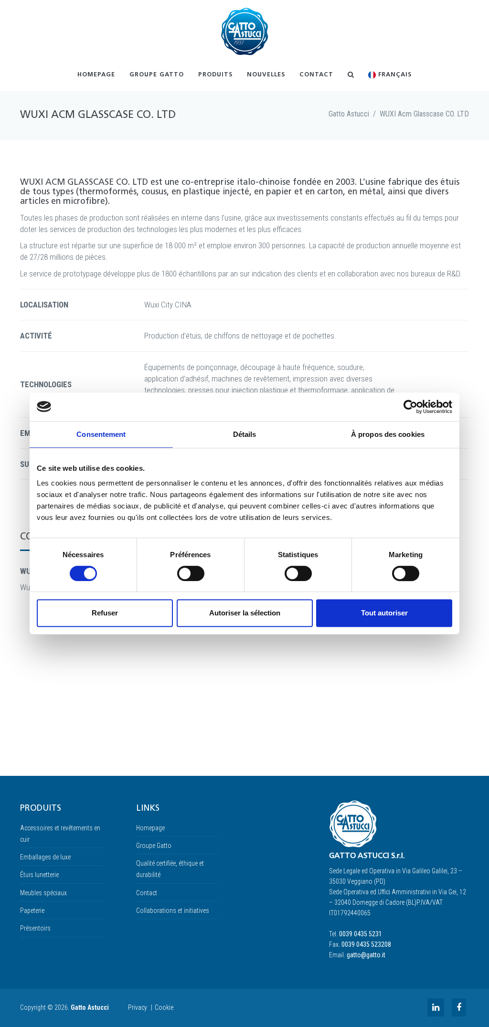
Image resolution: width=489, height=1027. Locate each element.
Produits (215, 75)
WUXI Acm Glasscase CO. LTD (424, 113)
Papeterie (32, 910)
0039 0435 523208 (366, 944)
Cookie (164, 1007)
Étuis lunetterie (39, 875)
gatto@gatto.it (366, 955)
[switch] (190, 573)
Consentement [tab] (101, 434)
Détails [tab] (244, 434)
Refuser (105, 613)
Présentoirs (35, 928)
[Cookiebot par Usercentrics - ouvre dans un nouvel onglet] (410, 407)
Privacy (137, 1007)
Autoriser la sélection (244, 613)
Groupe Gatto (156, 75)
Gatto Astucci (349, 113)
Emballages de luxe (45, 857)
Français (394, 75)
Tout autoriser (384, 613)
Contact (316, 75)
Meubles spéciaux (43, 893)
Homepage (96, 75)
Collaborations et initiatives (172, 910)
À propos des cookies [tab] (388, 434)
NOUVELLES (266, 75)
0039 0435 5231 (360, 934)
